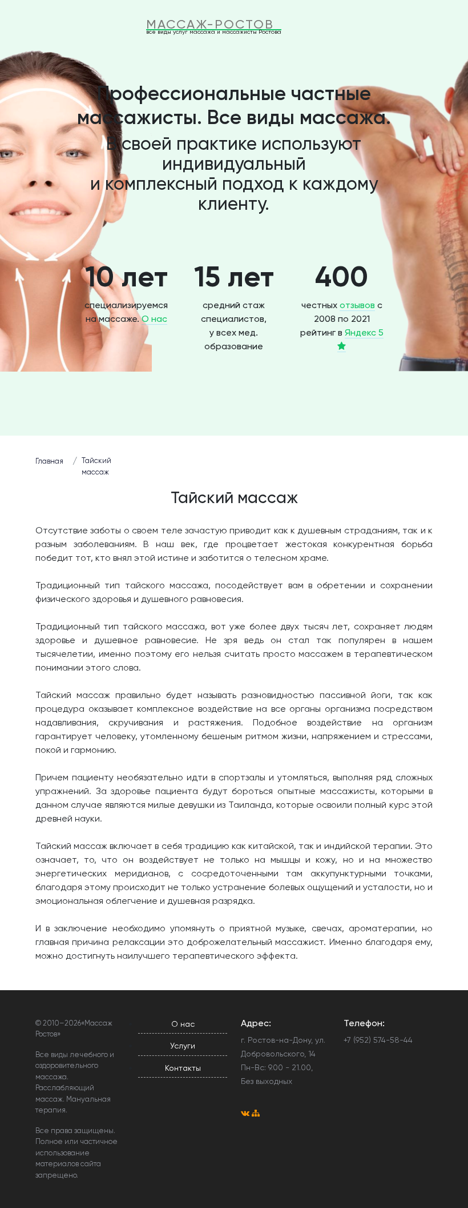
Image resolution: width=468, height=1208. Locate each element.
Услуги (182, 1045)
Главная (49, 461)
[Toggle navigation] (306, 26)
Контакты (183, 1068)
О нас (154, 318)
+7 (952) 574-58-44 (378, 1039)
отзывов (357, 305)
